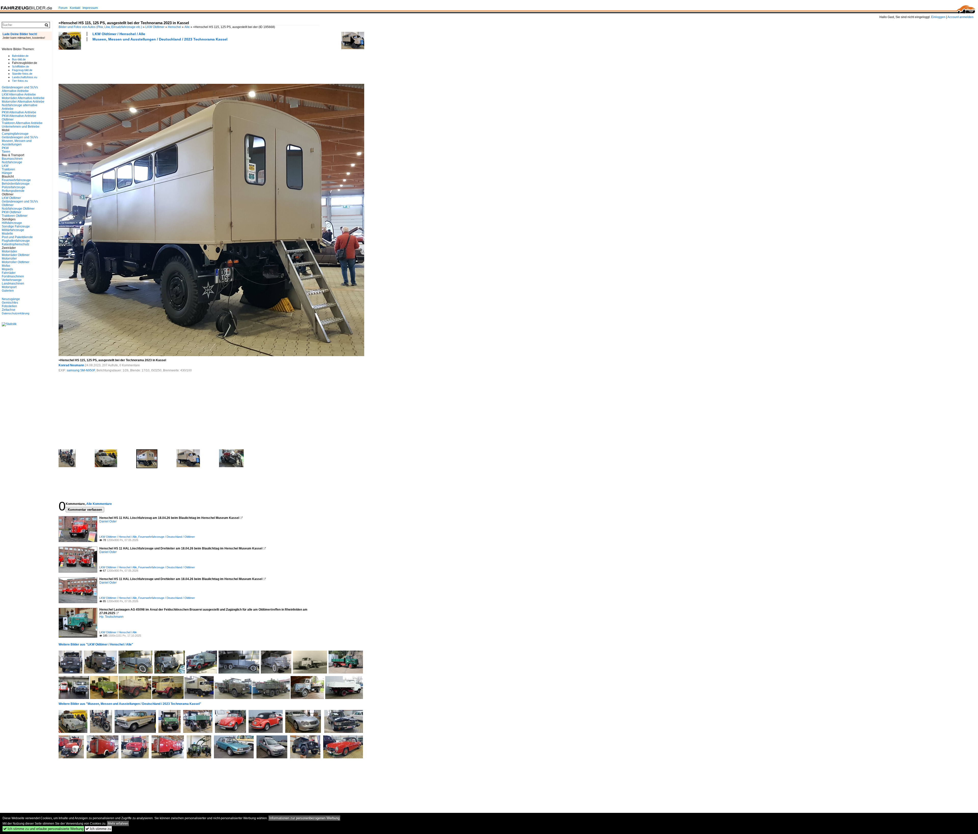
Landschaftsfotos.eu (24, 77)
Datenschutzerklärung (15, 313)
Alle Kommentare (99, 504)
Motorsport (9, 287)
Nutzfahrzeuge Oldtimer (18, 208)
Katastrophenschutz (15, 244)
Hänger (7, 173)
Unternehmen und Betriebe (20, 126)
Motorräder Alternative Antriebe (23, 98)
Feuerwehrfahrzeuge (16, 180)
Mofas (6, 265)
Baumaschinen (12, 158)
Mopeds (7, 269)
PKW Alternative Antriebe (19, 112)
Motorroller (9, 258)
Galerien (8, 290)
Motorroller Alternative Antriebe (23, 101)
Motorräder (9, 251)
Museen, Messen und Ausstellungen (17, 142)
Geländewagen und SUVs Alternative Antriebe (20, 89)
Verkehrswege (12, 280)
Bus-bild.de (19, 59)
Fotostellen (9, 306)
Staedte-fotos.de (22, 73)
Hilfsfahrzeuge (12, 223)
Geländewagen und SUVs (20, 137)
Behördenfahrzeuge (16, 183)
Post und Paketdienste (17, 237)
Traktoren (8, 169)
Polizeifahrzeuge (13, 187)
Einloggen (938, 17)
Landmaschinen (13, 283)
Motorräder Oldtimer (16, 255)
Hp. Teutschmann (111, 616)
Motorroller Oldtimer (15, 262)
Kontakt (75, 8)
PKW (5, 148)
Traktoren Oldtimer (15, 216)
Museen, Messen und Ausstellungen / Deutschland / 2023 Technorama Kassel (159, 39)
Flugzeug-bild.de (22, 70)
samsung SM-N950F (81, 370)
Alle (187, 27)
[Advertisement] (151, 61)
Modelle (7, 233)
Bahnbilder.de (20, 55)
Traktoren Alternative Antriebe (22, 123)
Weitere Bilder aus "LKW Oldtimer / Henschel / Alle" (96, 644)
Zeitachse (8, 310)
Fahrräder (9, 273)
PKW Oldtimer (11, 212)
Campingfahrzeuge (15, 134)
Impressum (90, 8)
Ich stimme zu (98, 829)
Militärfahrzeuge (13, 230)
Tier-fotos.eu (20, 80)
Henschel (174, 27)
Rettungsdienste (13, 191)
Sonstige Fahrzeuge (16, 226)
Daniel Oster (108, 521)
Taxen (6, 151)
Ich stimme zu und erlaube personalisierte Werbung (43, 829)
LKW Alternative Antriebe (19, 94)
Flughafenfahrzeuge (16, 241)
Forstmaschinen (13, 276)
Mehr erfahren (118, 823)
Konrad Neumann (71, 365)
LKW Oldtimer (155, 27)
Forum (63, 8)
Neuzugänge (11, 299)
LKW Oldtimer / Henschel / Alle (118, 34)
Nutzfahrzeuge (12, 162)
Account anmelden (960, 17)
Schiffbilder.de (20, 66)
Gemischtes (10, 302)
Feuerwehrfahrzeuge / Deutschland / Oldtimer (166, 536)
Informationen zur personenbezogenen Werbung (304, 818)
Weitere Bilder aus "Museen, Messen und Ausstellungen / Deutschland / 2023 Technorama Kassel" (130, 704)
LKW (5, 166)
